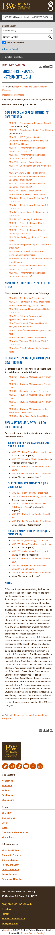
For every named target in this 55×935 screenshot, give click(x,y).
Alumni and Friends (11, 850)
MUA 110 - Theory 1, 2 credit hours (25, 162)
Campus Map (8, 818)
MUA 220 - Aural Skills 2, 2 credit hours (27, 194)
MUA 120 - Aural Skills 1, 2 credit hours (27, 173)
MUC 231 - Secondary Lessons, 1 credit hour (30, 391)
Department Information (13, 95)
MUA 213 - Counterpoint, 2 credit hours (27, 298)
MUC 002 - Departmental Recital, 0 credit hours (31, 130)
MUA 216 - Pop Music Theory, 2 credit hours (29, 302)
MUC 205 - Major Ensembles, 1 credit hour (31, 452)
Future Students (9, 874)
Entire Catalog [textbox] (9, 30)
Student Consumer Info (13, 918)
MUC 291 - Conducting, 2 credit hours (26, 219)
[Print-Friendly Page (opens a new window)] (47, 66)
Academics (7, 781)
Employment (8, 795)
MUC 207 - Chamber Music (24, 503)
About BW (6, 813)
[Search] (50, 37)
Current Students (10, 860)
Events (5, 823)
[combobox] (27, 17)
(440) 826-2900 (9, 904)
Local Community (10, 869)
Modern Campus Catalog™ (33, 933)
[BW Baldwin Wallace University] (16, 6)
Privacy (5, 914)
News (4, 827)
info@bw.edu (25, 904)
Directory (6, 909)
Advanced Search (10, 49)
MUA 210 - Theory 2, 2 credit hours (25, 190)
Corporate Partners (11, 855)
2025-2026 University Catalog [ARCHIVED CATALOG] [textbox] (27, 17)
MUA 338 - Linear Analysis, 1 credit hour (27, 337)
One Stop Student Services (15, 832)
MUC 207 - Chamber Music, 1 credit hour (30, 459)
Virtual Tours (8, 837)
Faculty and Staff (10, 865)
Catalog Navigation (14, 57)
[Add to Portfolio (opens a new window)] (44, 66)
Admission (7, 785)
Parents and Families (12, 879)
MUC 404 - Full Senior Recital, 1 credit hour (32, 521)
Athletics (6, 790)
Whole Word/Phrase (15, 42)
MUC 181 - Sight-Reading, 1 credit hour (30, 493)
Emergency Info (10, 923)
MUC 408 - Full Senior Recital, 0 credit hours (32, 473)
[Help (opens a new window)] (51, 66)
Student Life (8, 800)
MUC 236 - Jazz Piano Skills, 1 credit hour (28, 416)
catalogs (8, 930)
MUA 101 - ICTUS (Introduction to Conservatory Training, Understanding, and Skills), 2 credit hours (28, 140)
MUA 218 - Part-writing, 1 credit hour (26, 305)
